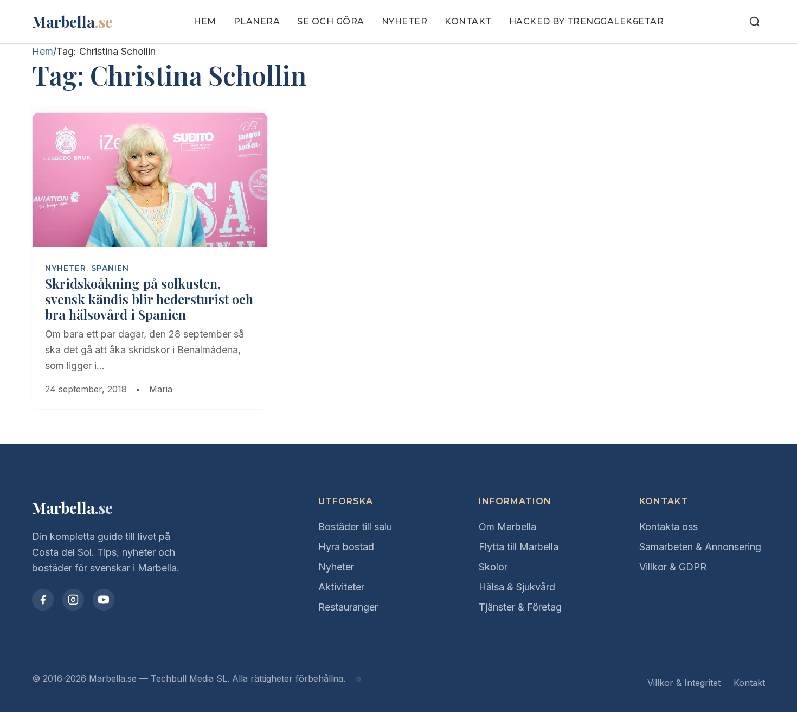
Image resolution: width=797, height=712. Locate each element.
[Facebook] (43, 600)
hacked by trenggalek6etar (586, 21)
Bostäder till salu (355, 526)
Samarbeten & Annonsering (700, 546)
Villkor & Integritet (684, 682)
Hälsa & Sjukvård (517, 587)
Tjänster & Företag (520, 607)
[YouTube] (103, 600)
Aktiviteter (341, 587)
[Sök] (754, 21)
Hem (205, 21)
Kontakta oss (668, 526)
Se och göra (330, 21)
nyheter (65, 268)
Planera (257, 21)
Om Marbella (507, 526)
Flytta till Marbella (518, 546)
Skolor (493, 567)
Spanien (110, 268)
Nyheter (405, 21)
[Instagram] (73, 600)
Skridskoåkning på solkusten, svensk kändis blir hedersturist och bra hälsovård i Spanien (149, 299)
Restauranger (348, 607)
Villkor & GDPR (672, 567)
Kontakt (468, 21)
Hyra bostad (346, 546)
